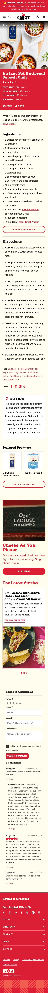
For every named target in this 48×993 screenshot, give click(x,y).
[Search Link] (9, 16)
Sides (35, 372)
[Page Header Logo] (23, 16)
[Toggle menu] (4, 16)
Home (5, 25)
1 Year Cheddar (30, 209)
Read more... (9, 124)
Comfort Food (32, 368)
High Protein (20, 372)
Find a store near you (24, 484)
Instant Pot (8, 376)
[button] (21, 673)
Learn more (31, 9)
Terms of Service (10, 964)
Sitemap (6, 959)
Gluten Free (20, 376)
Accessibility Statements (33, 959)
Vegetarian (8, 372)
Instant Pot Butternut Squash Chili (28, 25)
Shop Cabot (24, 571)
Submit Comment (17, 756)
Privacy (16, 959)
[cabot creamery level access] (9, 970)
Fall (30, 372)
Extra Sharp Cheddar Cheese (11, 474)
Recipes (11, 25)
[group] (14, 703)
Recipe (20, 368)
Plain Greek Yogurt (29, 222)
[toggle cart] (43, 17)
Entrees (12, 368)
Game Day (13, 379)
